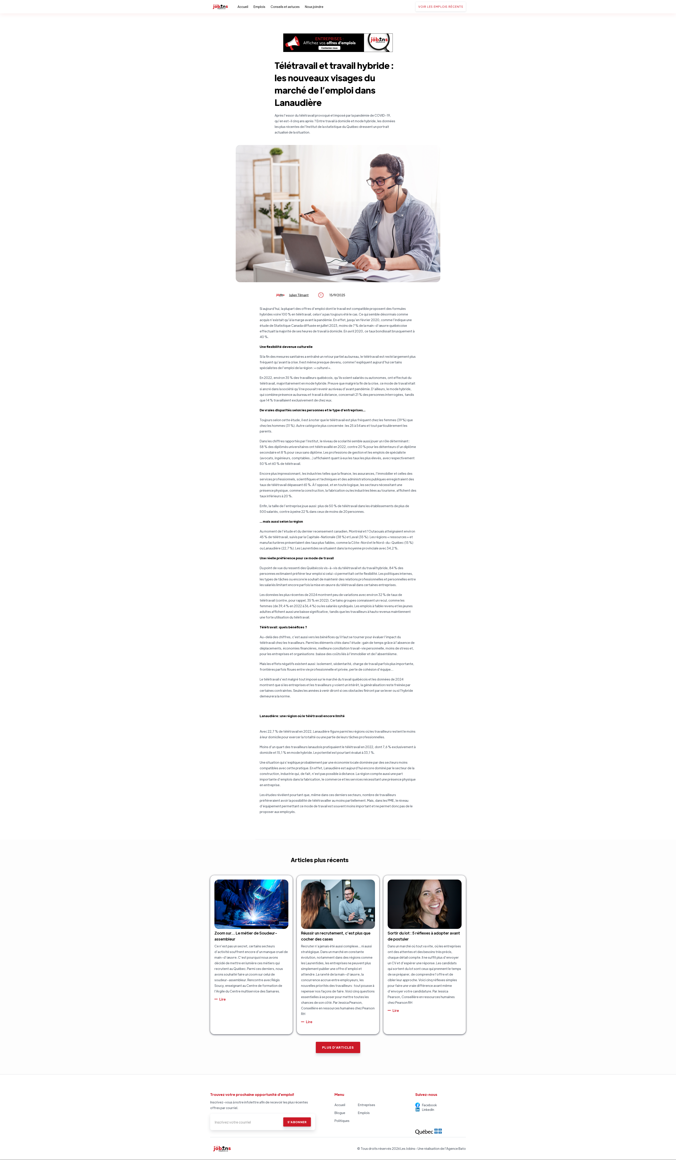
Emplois (259, 7)
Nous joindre (314, 7)
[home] (223, 6)
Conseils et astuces (285, 7)
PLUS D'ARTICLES (338, 1047)
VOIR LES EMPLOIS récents (440, 6)
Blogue (339, 1113)
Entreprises (366, 1105)
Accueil (242, 7)
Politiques (341, 1121)
